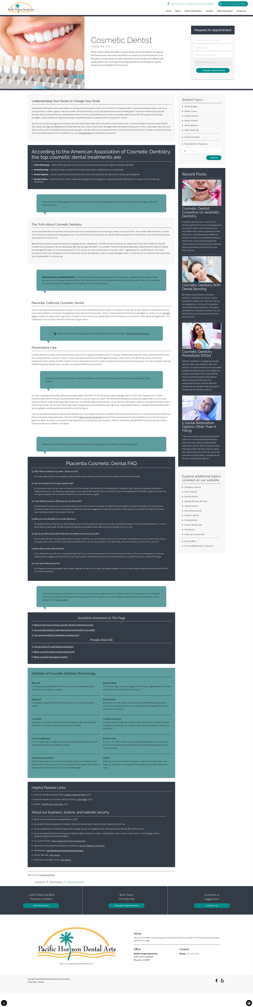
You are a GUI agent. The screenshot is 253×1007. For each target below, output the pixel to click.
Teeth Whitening (191, 130)
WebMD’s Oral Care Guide (52, 804)
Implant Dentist (191, 506)
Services (209, 10)
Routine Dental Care (193, 524)
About (178, 10)
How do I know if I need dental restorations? (54, 646)
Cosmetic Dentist (47, 875)
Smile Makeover (191, 125)
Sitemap (41, 982)
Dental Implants (191, 115)
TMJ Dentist (189, 529)
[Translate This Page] (249, 1003)
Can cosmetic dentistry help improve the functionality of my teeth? (64, 630)
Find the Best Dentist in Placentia (198, 546)
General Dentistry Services (195, 501)
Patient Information (193, 10)
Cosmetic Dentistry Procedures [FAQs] (197, 353)
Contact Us (241, 10)
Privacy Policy (32, 982)
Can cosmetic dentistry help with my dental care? (56, 635)
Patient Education (225, 10)
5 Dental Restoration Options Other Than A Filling (199, 426)
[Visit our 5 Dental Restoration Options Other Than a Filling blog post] (201, 419)
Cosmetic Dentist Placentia (137, 333)
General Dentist (191, 496)
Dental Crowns (190, 111)
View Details (54, 855)
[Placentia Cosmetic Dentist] (42, 88)
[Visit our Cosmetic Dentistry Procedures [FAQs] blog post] (201, 348)
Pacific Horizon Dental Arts (90, 417)
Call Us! (234, 4)
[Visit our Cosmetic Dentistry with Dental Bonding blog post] (201, 281)
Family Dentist (190, 491)
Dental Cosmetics (192, 137)
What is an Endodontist (194, 534)
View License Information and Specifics (68, 841)
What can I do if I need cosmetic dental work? (54, 651)
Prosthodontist (190, 520)
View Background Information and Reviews (64, 850)
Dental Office (190, 541)
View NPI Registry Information (92, 845)
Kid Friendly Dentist (192, 510)
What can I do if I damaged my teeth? (51, 657)
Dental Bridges (190, 106)
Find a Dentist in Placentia (195, 144)
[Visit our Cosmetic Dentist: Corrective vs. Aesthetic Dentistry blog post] (201, 205)
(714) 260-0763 (84, 133)
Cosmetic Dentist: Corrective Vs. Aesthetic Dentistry (201, 212)
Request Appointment (126, 905)
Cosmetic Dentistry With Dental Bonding (201, 287)
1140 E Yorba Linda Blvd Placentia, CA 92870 (192, 4)
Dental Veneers (191, 120)
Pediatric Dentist (191, 515)
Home (168, 10)
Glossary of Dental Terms (75, 794)
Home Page (82, 799)
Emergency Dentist (192, 487)
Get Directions (41, 905)
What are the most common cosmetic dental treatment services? (63, 625)
